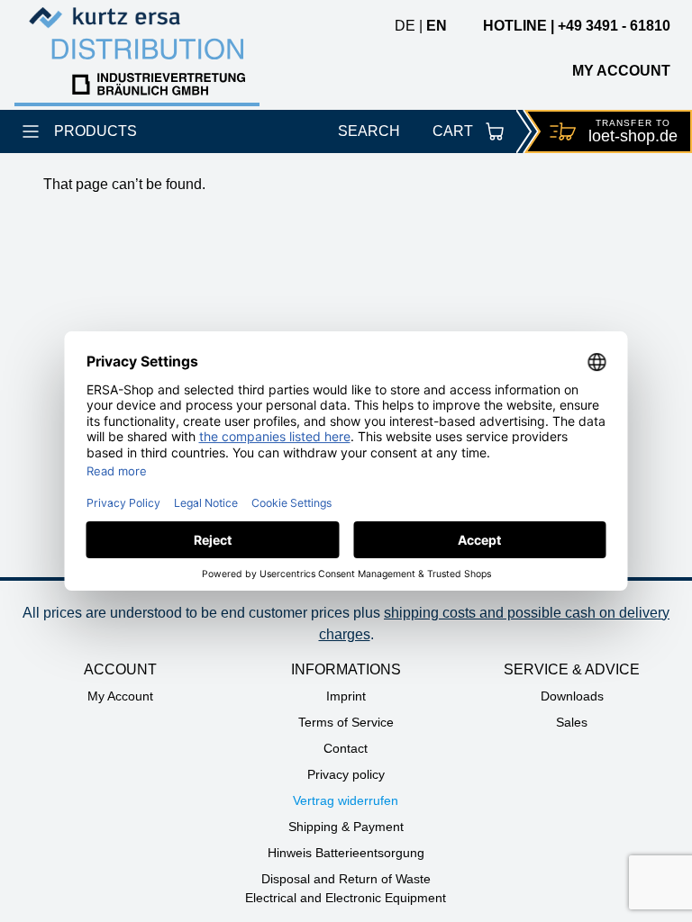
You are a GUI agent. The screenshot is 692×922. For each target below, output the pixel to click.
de (405, 25)
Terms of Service (346, 722)
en (436, 25)
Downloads (572, 696)
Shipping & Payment (346, 826)
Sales (571, 722)
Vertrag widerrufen (345, 800)
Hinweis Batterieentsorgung (346, 852)
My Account (120, 696)
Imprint (346, 696)
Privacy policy (346, 774)
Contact (345, 748)
